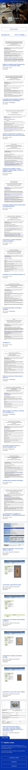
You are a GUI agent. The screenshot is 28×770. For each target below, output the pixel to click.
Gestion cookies (4, 737)
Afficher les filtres (14, 29)
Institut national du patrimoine (17, 1)
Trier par (16, 34)
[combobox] (23, 35)
